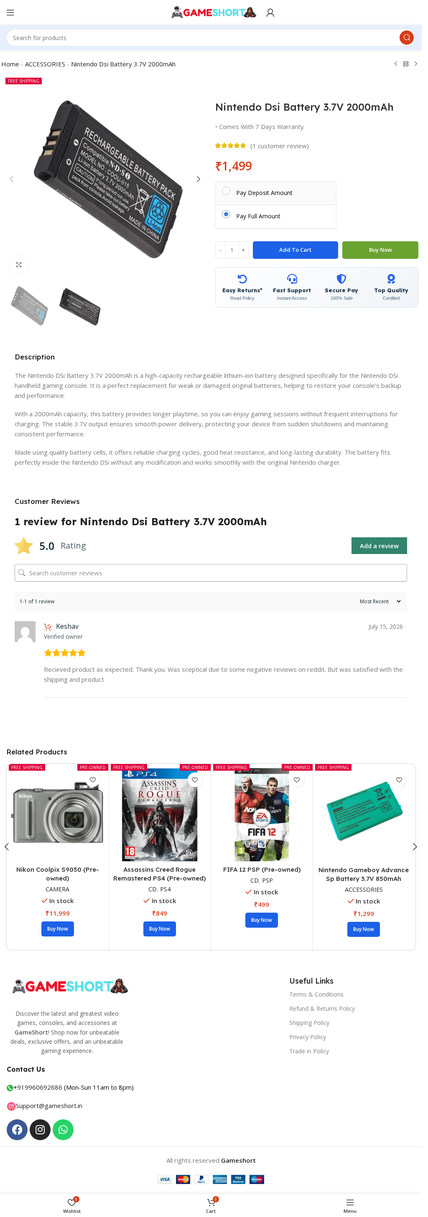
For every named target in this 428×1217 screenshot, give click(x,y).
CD (48, 898)
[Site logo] (211, 12)
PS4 (267, 881)
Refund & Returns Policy (322, 1008)
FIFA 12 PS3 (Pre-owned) (262, 870)
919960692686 (39, 1087)
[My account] (270, 12)
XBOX (63, 898)
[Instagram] (40, 1129)
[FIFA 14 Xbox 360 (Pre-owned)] (159, 814)
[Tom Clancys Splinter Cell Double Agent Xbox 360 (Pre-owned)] (57, 814)
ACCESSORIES (45, 64)
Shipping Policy (309, 1023)
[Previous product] (396, 64)
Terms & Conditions (316, 994)
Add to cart (295, 249)
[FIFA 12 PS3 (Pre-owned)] (261, 814)
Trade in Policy (309, 1051)
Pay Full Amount (258, 216)
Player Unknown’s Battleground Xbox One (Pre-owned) (364, 878)
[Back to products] (406, 64)
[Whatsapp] (63, 1129)
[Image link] (69, 986)
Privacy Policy (307, 1037)
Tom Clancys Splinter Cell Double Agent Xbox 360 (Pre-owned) (57, 878)
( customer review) (279, 146)
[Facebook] (17, 1129)
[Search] (407, 37)
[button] (11, 179)
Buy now (380, 249)
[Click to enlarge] (19, 265)
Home (10, 64)
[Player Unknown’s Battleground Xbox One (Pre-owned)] (363, 814)
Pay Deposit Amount (264, 192)
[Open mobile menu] (10, 12)
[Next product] (416, 64)
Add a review (379, 545)
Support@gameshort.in (49, 1105)
